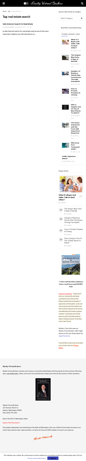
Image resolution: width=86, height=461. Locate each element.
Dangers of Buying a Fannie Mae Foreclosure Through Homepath (73, 220)
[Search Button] (82, 3)
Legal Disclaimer (64, 336)
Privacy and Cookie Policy (37, 458)
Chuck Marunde (9, 27)
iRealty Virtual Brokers (46, 3)
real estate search (16, 11)
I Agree (53, 458)
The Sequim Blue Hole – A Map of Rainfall (73, 210)
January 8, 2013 (21, 27)
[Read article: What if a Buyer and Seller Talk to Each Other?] (71, 184)
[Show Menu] (4, 3)
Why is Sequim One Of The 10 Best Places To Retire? (76, 109)
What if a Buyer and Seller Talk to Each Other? (75, 44)
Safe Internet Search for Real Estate (18, 24)
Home (4, 11)
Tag (9, 11)
